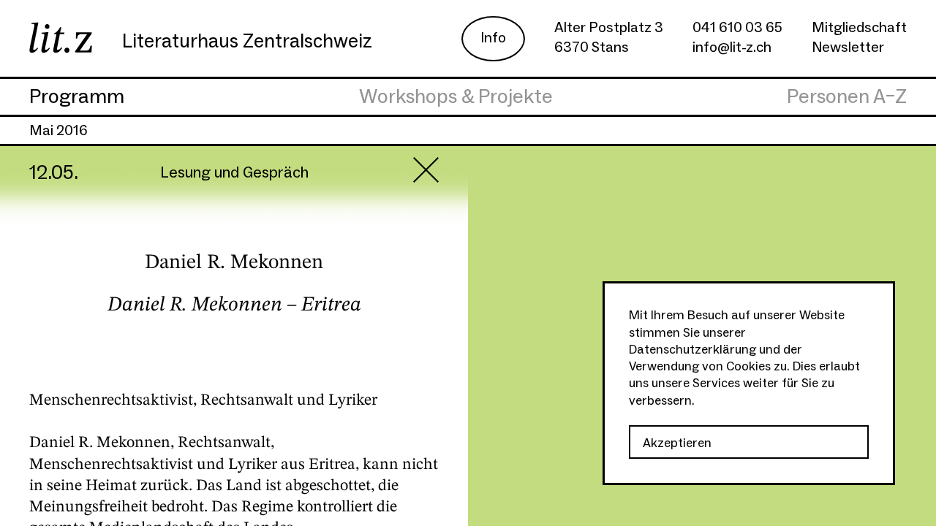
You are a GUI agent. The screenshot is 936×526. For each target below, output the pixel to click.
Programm (76, 97)
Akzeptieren (677, 443)
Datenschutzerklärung (692, 349)
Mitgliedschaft (859, 27)
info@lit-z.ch (731, 47)
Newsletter (848, 47)
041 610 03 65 (737, 27)
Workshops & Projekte (456, 97)
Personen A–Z (847, 97)
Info (493, 37)
